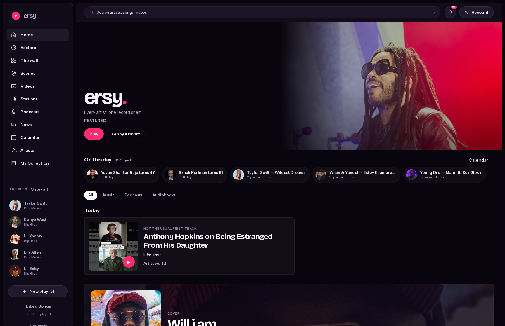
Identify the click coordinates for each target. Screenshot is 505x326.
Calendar (30, 137)
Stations (29, 99)
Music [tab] (109, 195)
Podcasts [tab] (133, 195)
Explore (28, 47)
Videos (27, 86)
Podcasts (29, 111)
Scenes (27, 73)
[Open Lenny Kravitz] (289, 86)
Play (93, 134)
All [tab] (90, 195)
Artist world (154, 263)
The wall (29, 60)
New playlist (42, 291)
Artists (27, 150)
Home (26, 34)
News (26, 124)
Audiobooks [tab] (164, 195)
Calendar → (481, 160)
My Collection (34, 163)
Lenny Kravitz (126, 134)
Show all (39, 189)
